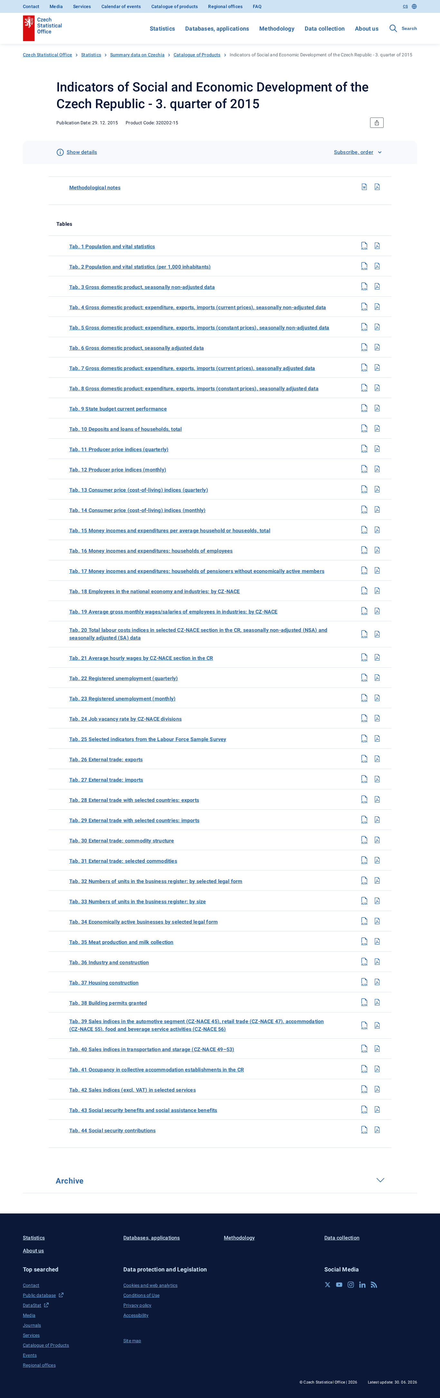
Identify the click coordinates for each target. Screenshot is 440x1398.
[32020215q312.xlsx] (364, 468)
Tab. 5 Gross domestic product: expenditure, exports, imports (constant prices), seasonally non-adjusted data (199, 328)
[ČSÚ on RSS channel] (374, 1284)
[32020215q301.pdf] (377, 245)
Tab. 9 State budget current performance (118, 409)
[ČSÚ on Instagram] (351, 1284)
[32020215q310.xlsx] (364, 428)
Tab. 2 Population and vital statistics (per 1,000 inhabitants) (140, 267)
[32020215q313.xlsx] (364, 489)
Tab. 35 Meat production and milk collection (121, 942)
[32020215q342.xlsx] (364, 1089)
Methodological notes (94, 188)
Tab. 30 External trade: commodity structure (121, 841)
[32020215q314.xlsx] (364, 509)
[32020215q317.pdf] (377, 570)
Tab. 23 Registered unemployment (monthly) (122, 699)
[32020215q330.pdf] (377, 839)
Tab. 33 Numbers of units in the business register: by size (137, 902)
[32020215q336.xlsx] (364, 961)
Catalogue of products (174, 6)
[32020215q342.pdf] (377, 1089)
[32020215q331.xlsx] (364, 860)
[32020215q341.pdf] (377, 1068)
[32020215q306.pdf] (377, 347)
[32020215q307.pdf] (377, 367)
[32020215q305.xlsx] (364, 326)
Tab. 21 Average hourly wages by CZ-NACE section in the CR (141, 658)
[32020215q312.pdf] (377, 468)
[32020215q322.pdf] (377, 677)
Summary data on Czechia (137, 54)
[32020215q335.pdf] (377, 941)
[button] (69, 1269)
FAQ (257, 6)
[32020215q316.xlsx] (364, 550)
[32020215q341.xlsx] (364, 1068)
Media (56, 6)
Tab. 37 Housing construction (104, 983)
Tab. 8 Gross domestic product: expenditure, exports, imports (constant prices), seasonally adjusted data (194, 388)
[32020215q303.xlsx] (364, 286)
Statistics (162, 28)
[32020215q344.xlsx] (364, 1129)
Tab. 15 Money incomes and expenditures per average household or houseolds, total (169, 531)
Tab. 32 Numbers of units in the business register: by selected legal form (156, 881)
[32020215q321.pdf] (377, 657)
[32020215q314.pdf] (377, 509)
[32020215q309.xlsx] (364, 408)
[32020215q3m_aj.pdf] (377, 186)
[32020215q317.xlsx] (364, 570)
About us (366, 28)
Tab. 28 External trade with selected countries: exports (134, 800)
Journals (32, 1325)
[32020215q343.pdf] (377, 1109)
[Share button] (377, 123)
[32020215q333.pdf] (377, 900)
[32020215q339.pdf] (377, 1025)
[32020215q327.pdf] (377, 779)
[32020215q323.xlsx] (364, 697)
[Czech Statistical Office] (42, 28)
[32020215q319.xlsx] (364, 610)
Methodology (276, 28)
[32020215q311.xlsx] (364, 448)
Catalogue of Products (197, 54)
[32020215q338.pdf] (377, 1002)
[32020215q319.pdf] (377, 610)
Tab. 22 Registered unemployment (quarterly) (123, 678)
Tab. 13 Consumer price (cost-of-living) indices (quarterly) (138, 490)
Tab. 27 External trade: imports (106, 780)
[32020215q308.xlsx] (364, 387)
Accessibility (135, 1315)
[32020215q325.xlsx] (364, 738)
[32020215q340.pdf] (377, 1048)
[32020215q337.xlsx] (364, 981)
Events (30, 1355)
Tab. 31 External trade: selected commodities (123, 861)
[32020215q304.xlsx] (364, 306)
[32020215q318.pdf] (377, 590)
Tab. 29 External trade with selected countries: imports (134, 820)
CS (405, 6)
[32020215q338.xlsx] (364, 1002)
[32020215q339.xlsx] (364, 1025)
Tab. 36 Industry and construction (109, 962)
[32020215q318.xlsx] (364, 590)
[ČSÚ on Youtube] (339, 1284)
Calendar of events (121, 6)
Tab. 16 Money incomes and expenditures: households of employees (151, 551)
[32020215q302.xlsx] (364, 266)
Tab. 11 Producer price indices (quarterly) (118, 449)
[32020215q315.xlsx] (364, 529)
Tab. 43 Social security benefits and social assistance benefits (143, 1110)
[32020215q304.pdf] (377, 306)
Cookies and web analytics (150, 1285)
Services (82, 6)
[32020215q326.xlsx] (364, 758)
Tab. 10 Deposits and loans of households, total (125, 429)
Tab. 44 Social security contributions (112, 1130)
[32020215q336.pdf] (377, 961)
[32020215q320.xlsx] (364, 634)
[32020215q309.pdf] (377, 408)
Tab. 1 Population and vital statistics (112, 246)
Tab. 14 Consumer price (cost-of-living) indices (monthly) (137, 510)
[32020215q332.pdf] (377, 880)
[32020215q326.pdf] (377, 758)
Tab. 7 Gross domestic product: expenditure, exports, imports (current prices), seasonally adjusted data (192, 368)
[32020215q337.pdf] (377, 981)
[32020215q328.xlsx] (364, 799)
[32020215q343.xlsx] (364, 1109)
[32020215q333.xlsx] (364, 900)
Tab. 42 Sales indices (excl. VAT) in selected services (132, 1090)
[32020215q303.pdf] (377, 286)
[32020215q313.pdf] (377, 489)
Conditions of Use (141, 1295)
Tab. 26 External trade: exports (106, 759)
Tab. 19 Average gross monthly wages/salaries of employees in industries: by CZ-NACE (173, 612)
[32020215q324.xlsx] (364, 718)
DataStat (32, 1305)
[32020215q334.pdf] (377, 921)
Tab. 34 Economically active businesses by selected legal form (143, 922)
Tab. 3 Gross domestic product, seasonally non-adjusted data (142, 287)
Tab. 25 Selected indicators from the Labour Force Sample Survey (147, 739)
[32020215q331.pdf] (377, 860)
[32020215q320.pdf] (377, 634)
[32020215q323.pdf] (377, 697)
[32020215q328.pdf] (377, 799)
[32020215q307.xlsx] (364, 367)
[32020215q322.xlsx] (364, 677)
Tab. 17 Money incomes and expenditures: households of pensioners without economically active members (196, 571)
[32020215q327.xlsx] (364, 779)
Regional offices (225, 6)
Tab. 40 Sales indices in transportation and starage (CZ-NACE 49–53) (151, 1049)
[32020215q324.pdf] (377, 718)
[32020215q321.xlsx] (364, 657)
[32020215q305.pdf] (377, 326)
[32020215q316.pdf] (377, 550)
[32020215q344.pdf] (377, 1129)
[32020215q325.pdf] (377, 738)
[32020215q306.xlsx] (364, 347)
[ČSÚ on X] (327, 1284)
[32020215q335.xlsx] (364, 941)
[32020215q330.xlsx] (364, 839)
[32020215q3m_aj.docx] (364, 186)
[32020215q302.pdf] (377, 266)
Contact (31, 6)
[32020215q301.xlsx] (364, 245)
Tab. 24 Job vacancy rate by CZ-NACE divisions (125, 719)
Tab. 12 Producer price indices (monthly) (117, 470)
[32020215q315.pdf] (377, 529)
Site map (132, 1340)
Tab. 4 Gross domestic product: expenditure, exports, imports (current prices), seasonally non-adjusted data (197, 307)
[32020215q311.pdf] (377, 448)
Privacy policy (137, 1305)
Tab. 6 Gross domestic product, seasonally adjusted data (136, 348)
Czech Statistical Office (47, 54)
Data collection (325, 28)
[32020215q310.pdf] (377, 428)
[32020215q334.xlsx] (364, 921)
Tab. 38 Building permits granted (108, 1003)
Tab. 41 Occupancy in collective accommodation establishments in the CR (156, 1070)
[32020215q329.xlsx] (364, 819)
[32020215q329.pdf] (377, 819)
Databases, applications (217, 28)
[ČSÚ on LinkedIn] (362, 1284)
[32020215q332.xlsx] (364, 880)
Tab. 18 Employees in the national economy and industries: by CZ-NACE (154, 591)
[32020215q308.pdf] (377, 387)
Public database (39, 1295)
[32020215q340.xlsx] (364, 1048)
